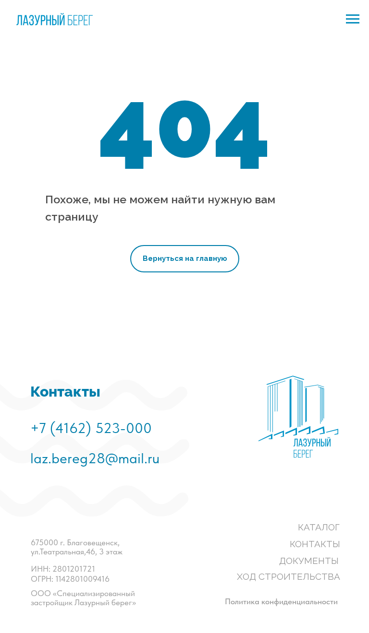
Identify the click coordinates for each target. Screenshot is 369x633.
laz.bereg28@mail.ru (95, 458)
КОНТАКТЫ (315, 544)
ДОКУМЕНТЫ (309, 560)
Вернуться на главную (185, 258)
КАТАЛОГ (319, 527)
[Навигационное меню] (352, 19)
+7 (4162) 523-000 (91, 427)
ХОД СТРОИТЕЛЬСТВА (288, 576)
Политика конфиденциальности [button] (281, 601)
